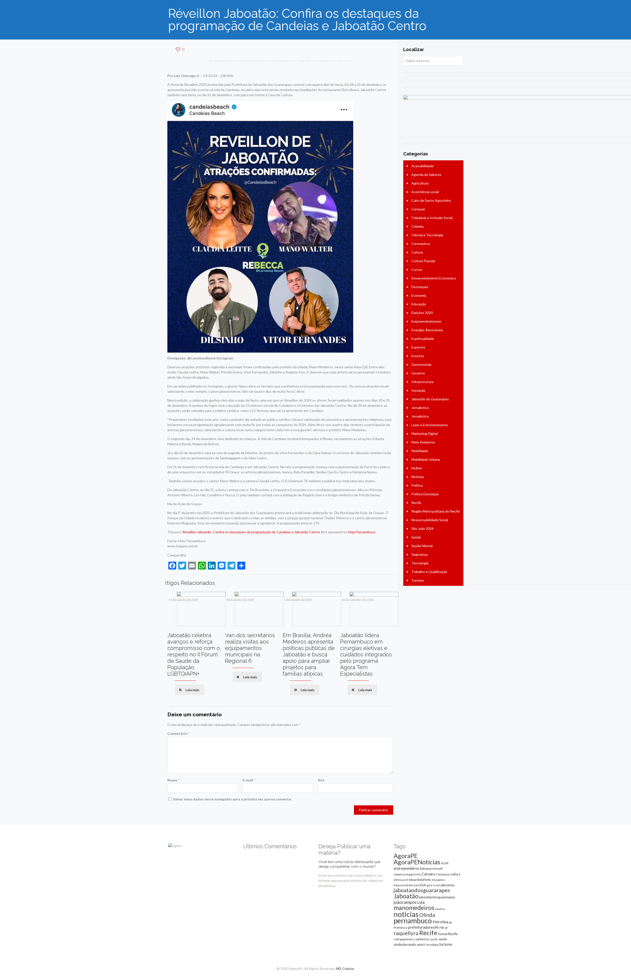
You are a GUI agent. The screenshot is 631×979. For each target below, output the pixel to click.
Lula (421, 902)
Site (321, 780)
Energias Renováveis (427, 330)
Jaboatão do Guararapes (430, 399)
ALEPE (445, 863)
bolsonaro (427, 868)
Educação (418, 304)
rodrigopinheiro (404, 939)
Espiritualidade (422, 338)
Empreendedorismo (426, 321)
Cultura (417, 252)
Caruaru (428, 873)
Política (417, 485)
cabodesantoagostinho (407, 874)
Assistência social (425, 192)
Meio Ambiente (423, 442)
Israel (436, 885)
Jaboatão (406, 896)
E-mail (249, 780)
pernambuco (413, 920)
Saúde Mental (422, 546)
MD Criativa (345, 968)
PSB (441, 927)
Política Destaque (425, 494)
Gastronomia (421, 364)
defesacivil (401, 879)
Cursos (416, 269)
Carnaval (418, 209)
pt (446, 927)
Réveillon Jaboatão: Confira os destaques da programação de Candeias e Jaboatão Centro (251, 532)
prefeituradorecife (423, 927)
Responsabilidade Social (429, 520)
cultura (455, 874)
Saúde (416, 537)
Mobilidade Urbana (425, 459)
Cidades (417, 226)
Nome (173, 780)
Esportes (418, 347)
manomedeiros (414, 907)
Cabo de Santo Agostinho (431, 200)
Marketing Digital (424, 433)
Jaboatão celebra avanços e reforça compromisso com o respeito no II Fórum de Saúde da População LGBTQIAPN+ (193, 654)
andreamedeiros (406, 868)
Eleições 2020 (422, 313)
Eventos (417, 356)
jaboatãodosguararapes (437, 897)
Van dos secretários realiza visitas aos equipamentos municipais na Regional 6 (250, 648)
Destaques (419, 287)
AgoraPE (406, 855)
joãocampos (405, 902)
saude (434, 939)
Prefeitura (400, 927)
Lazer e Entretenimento (429, 425)
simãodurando (405, 944)
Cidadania (443, 874)
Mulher (416, 468)
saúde (442, 939)
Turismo (417, 580)
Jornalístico (420, 408)
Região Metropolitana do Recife (435, 511)
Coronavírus (420, 243)
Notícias (417, 477)
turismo (445, 944)
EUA (423, 885)
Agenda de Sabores (426, 174)
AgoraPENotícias (417, 862)
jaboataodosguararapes (422, 890)
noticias (406, 914)
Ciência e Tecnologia (427, 235)
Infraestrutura (422, 382)
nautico (440, 909)
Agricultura (420, 183)
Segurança (419, 554)
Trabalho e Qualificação (429, 572)
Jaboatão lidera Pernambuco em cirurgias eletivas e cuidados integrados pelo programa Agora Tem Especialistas (366, 654)
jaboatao (448, 885)
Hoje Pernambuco (361, 532)
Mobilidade (419, 451)
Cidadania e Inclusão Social (432, 218)
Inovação (418, 390)
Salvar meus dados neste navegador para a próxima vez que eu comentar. (232, 799)
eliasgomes (438, 879)
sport (421, 944)
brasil (438, 868)
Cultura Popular (423, 261)
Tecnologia (419, 563)
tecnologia (432, 944)
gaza (429, 885)
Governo (418, 373)
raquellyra (406, 933)
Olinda (427, 915)
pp (450, 922)
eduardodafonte (420, 880)
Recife (416, 502)
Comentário (178, 733)
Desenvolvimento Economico (433, 278)
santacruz (422, 939)
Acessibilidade (422, 166)
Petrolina (440, 922)
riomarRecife (448, 934)
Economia (418, 295)
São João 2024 (422, 528)
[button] (260, 227)
